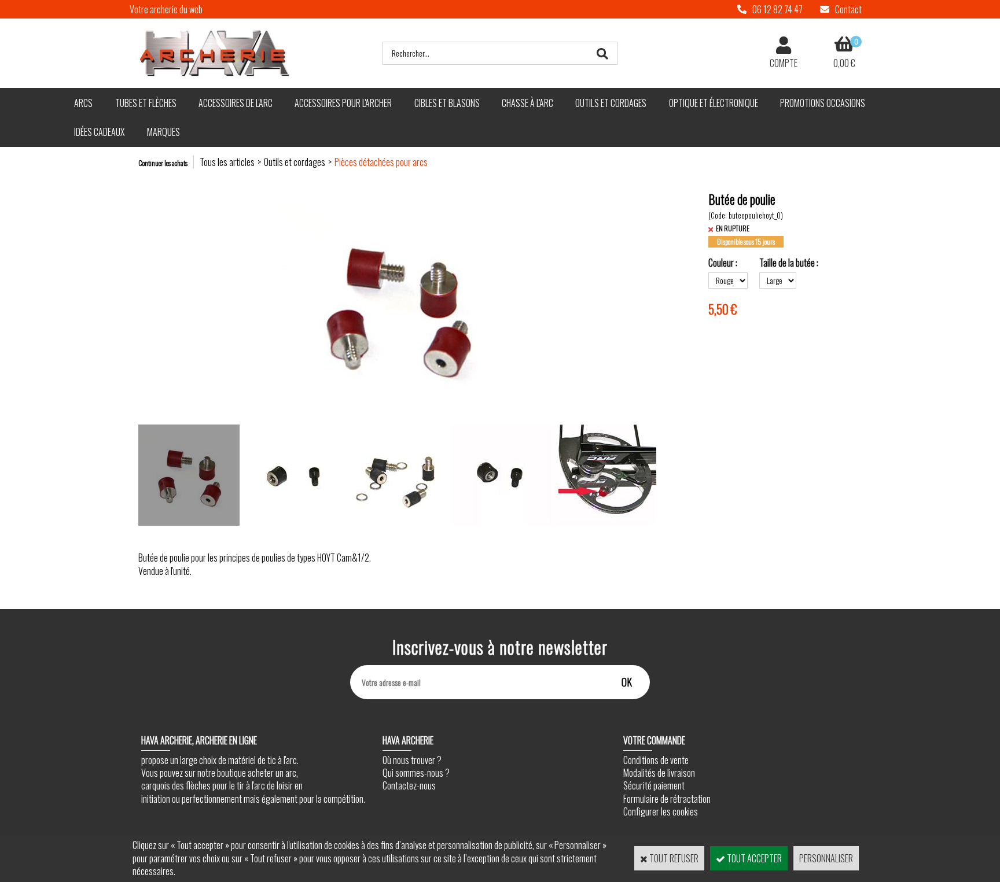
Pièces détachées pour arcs (381, 162)
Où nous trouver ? (412, 760)
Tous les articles (227, 162)
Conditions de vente (656, 760)
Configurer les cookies (660, 811)
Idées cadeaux (99, 132)
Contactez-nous (409, 785)
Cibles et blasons (447, 103)
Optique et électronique (713, 103)
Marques (163, 132)
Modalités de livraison (659, 773)
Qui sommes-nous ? (416, 773)
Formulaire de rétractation (667, 799)
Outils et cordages (610, 103)
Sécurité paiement (654, 785)
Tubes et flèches (146, 103)
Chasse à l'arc (527, 103)
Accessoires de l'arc (235, 103)
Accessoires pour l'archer (343, 103)
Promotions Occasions (822, 103)
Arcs (83, 103)
